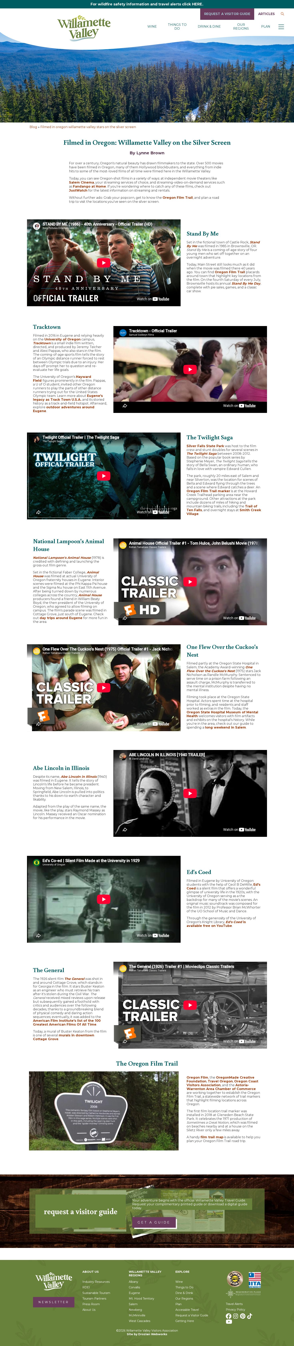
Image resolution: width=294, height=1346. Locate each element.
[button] (281, 27)
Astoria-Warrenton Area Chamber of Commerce (221, 1087)
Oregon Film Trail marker (208, 491)
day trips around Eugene (61, 618)
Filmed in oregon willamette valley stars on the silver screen (88, 127)
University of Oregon (62, 339)
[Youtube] (229, 1323)
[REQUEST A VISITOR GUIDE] (227, 18)
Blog (33, 127)
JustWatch (78, 190)
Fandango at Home (89, 186)
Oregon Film (197, 1077)
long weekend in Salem (225, 727)
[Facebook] (229, 1317)
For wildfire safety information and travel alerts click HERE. (147, 4)
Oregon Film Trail (178, 198)
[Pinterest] (243, 1317)
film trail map (212, 1137)
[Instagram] (236, 1317)
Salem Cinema (81, 182)
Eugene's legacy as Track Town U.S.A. (68, 397)
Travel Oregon (220, 1081)
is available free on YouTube (216, 924)
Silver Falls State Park (205, 446)
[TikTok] (250, 1317)
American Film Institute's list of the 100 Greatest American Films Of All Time (67, 1022)
